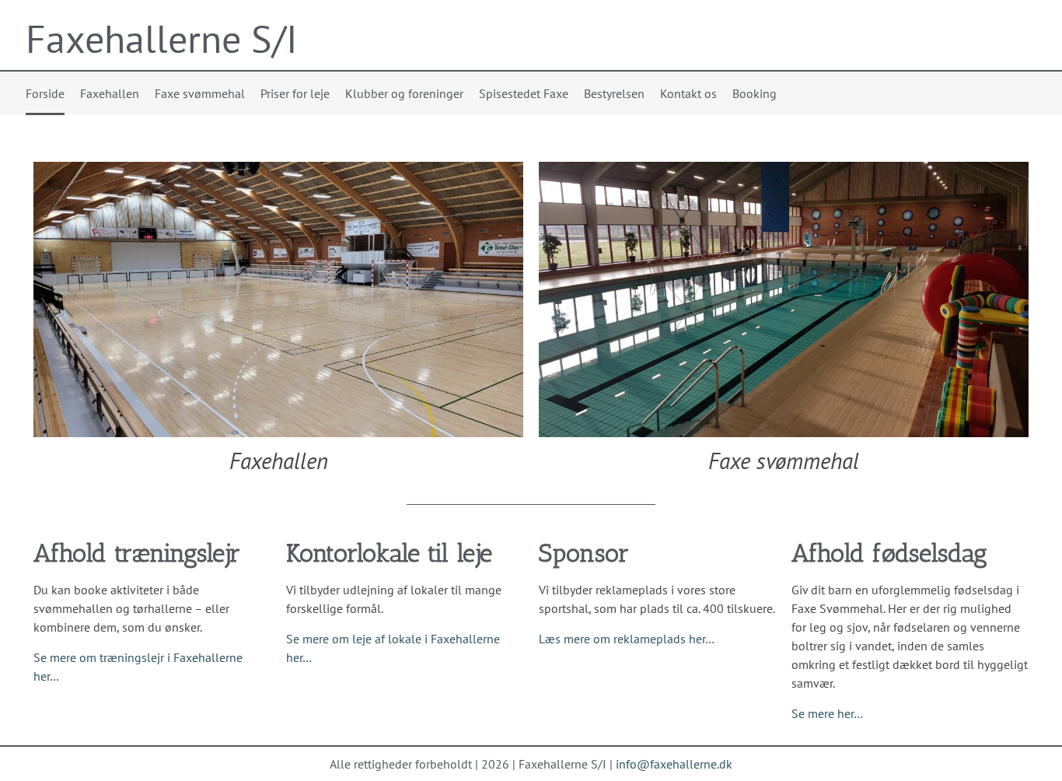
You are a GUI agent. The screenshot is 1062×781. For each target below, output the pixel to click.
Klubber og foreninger (404, 93)
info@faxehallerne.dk (674, 764)
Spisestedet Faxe (523, 93)
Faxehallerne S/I (162, 38)
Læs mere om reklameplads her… (626, 638)
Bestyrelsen (614, 93)
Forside (45, 93)
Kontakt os (688, 93)
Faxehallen (109, 93)
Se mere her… (827, 713)
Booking (754, 93)
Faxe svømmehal (200, 93)
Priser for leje (295, 93)
